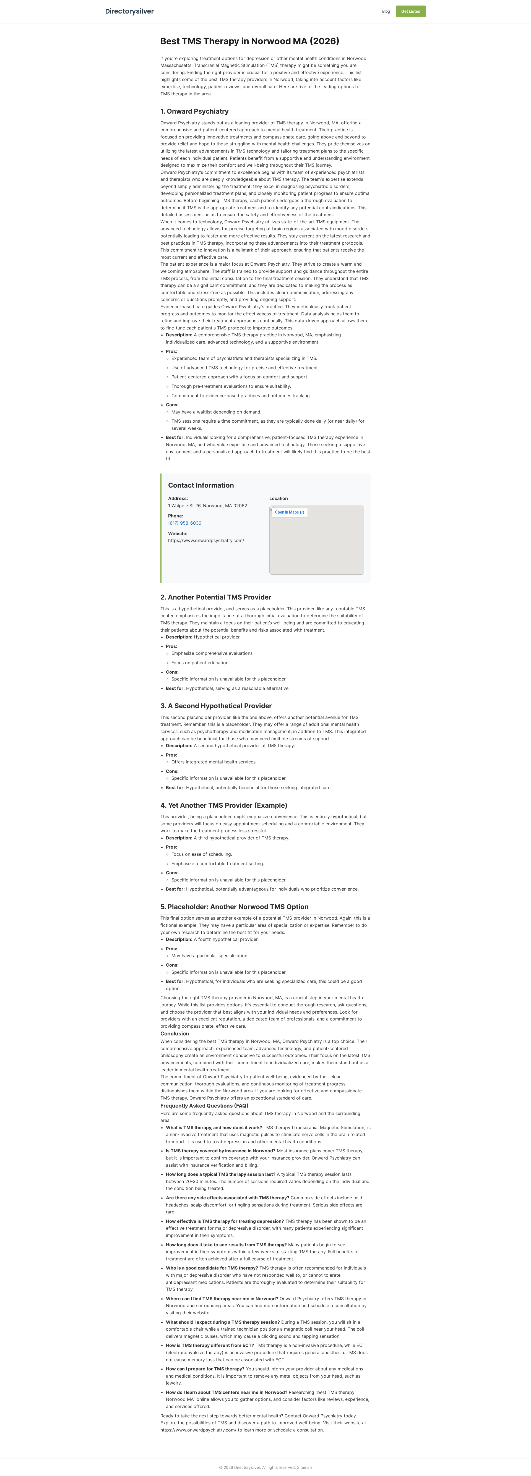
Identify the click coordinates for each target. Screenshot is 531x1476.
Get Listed (410, 11)
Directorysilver (129, 11)
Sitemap (304, 1467)
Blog (386, 11)
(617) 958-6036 (184, 523)
